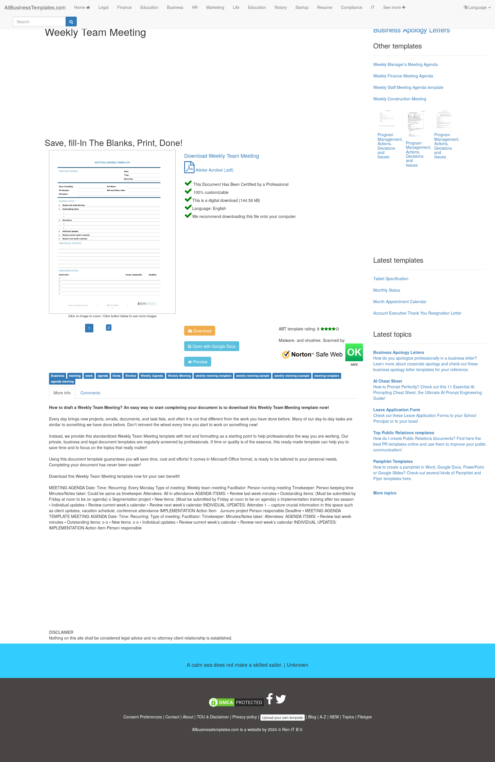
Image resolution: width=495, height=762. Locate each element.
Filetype (365, 717)
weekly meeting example (292, 375)
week (89, 375)
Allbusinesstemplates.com (215, 729)
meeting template (326, 375)
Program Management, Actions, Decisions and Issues (390, 145)
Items (117, 375)
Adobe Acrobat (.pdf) (214, 170)
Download (201, 331)
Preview (199, 362)
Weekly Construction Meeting (399, 99)
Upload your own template (282, 717)
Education (149, 7)
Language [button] (477, 7)
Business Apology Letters (411, 29)
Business (175, 7)
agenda (103, 375)
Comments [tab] (90, 392)
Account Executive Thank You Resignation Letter (417, 313)
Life (236, 7)
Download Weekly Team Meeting (221, 155)
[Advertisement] (207, 86)
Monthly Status (386, 290)
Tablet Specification (390, 278)
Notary (281, 7)
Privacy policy (244, 717)
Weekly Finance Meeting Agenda (403, 76)
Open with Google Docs (213, 346)
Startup (302, 7)
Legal (104, 7)
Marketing (215, 7)
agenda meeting (62, 381)
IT (373, 7)
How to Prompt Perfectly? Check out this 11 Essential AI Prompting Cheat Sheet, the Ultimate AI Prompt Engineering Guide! (427, 389)
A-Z (323, 717)
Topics (348, 717)
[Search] (71, 21)
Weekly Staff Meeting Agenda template (408, 87)
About (188, 717)
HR (195, 7)
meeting (74, 375)
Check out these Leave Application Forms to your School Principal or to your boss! (424, 415)
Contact (172, 717)
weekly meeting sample (253, 375)
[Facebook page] (269, 702)
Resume (324, 7)
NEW (334, 717)
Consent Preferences (142, 717)
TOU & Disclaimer (213, 717)
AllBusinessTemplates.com (35, 7)
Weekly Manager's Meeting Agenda (405, 64)
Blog (312, 717)
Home (80, 7)
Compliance (351, 7)
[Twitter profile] (280, 702)
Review (130, 375)
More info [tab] (62, 392)
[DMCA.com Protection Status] (236, 702)
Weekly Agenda (152, 375)
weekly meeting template (213, 375)
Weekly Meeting (179, 375)
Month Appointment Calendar (400, 301)
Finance (124, 7)
